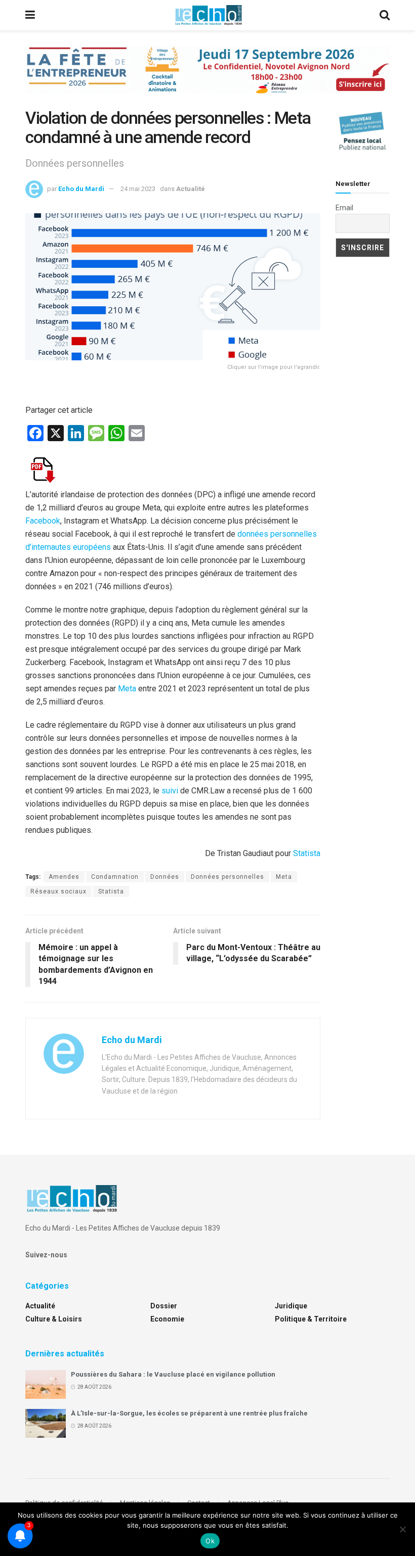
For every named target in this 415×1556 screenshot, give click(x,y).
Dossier (163, 1306)
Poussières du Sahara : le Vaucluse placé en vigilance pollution (173, 1374)
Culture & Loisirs (53, 1319)
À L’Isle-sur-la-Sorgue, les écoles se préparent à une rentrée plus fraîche (189, 1413)
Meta (127, 688)
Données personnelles (227, 876)
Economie (167, 1319)
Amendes (64, 876)
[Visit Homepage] (208, 15)
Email (344, 208)
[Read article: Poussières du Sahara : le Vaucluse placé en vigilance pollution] (45, 1384)
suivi (169, 790)
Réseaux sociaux (58, 891)
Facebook (42, 521)
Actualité (190, 189)
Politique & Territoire (311, 1319)
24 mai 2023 (137, 189)
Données (164, 876)
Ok (210, 1541)
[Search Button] (385, 15)
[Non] (402, 1529)
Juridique (291, 1306)
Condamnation (115, 876)
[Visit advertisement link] (207, 77)
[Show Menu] (30, 15)
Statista (306, 853)
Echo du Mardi (81, 189)
